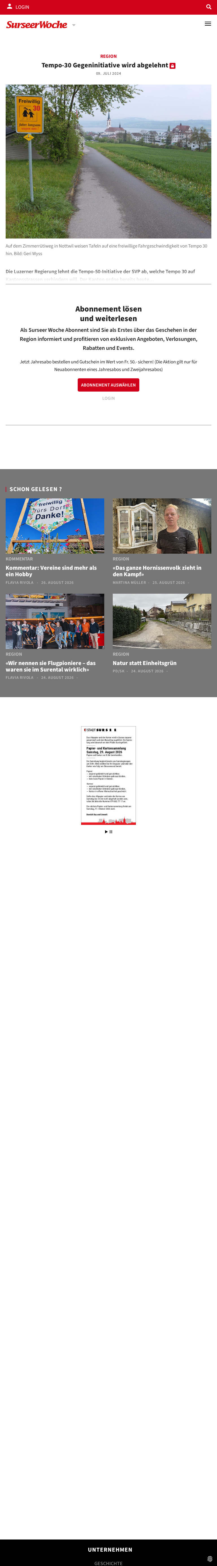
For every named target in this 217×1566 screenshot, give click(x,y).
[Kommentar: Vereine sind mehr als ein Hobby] (55, 527)
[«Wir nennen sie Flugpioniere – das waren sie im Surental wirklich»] (55, 622)
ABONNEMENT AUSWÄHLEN (108, 385)
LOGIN (108, 398)
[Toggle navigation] (208, 23)
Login (22, 7)
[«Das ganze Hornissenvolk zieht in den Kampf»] (162, 527)
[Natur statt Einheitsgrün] (162, 622)
